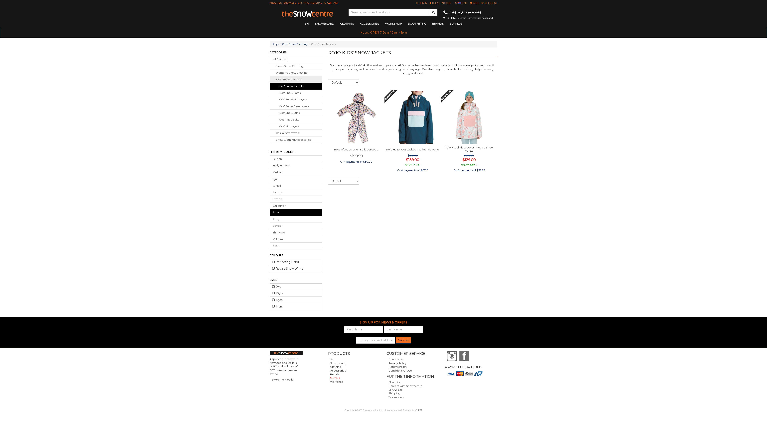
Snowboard (338, 363)
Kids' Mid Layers (289, 126)
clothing (347, 23)
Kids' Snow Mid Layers (293, 99)
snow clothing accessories (293, 139)
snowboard (324, 23)
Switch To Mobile (283, 379)
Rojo (276, 44)
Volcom (278, 239)
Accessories (338, 370)
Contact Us (395, 359)
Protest (277, 199)
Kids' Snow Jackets (291, 86)
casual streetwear (288, 132)
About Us (276, 2)
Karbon (277, 172)
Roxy (276, 219)
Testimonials (396, 397)
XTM (275, 245)
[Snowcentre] (308, 14)
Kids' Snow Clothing (295, 44)
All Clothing (280, 59)
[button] (421, 3)
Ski (332, 359)
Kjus (275, 179)
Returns (316, 2)
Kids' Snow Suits (289, 112)
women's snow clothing (292, 72)
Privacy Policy (397, 363)
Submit (403, 340)
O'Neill (277, 185)
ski (307, 23)
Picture (277, 192)
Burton (277, 158)
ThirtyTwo (279, 232)
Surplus (456, 23)
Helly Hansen (281, 165)
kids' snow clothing (288, 79)
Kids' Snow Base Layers (294, 106)
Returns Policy (397, 366)
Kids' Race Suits (289, 119)
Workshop (393, 23)
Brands (438, 23)
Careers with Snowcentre (405, 386)
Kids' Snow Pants (290, 92)
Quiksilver (279, 205)
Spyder (277, 225)
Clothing (335, 366)
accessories (369, 23)
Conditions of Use (400, 370)
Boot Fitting (417, 23)
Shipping (303, 2)
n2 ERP (418, 410)
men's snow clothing (289, 66)
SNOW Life (290, 2)
